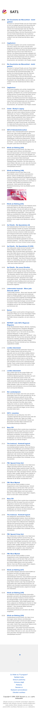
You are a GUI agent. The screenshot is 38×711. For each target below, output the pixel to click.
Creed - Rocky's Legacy (15, 108)
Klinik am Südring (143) (15, 592)
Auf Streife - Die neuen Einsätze (18, 267)
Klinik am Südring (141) (15, 204)
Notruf (9, 310)
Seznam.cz (19, 687)
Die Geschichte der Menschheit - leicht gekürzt (21, 21)
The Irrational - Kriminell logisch (18, 443)
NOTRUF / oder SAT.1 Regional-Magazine (18, 324)
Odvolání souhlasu (19, 692)
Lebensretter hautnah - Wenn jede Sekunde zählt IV (19, 289)
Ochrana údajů (19, 682)
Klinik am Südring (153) (15, 147)
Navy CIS (10, 427)
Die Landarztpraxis (14, 392)
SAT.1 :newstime (13, 413)
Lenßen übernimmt (14, 348)
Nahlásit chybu (19, 677)
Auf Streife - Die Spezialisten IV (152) (20, 246)
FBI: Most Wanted (13, 482)
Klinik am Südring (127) (15, 570)
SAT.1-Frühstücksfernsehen (17, 130)
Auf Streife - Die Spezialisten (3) (18, 225)
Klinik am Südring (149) (15, 170)
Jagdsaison (11, 43)
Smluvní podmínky (19, 680)
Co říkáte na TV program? (19, 674)
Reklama (19, 685)
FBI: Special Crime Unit (15, 463)
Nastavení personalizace (19, 690)
